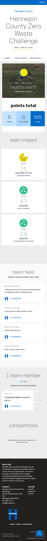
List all (23, 381)
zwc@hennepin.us (8, 503)
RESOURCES (35, 58)
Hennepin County (23, 11)
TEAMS (7, 58)
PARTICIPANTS (21, 58)
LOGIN (42, 2)
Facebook (31, 491)
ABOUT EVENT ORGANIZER (21, 524)
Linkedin (31, 489)
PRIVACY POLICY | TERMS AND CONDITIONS (37, 534)
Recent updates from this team (23, 277)
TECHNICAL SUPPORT (36, 538)
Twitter (30, 494)
